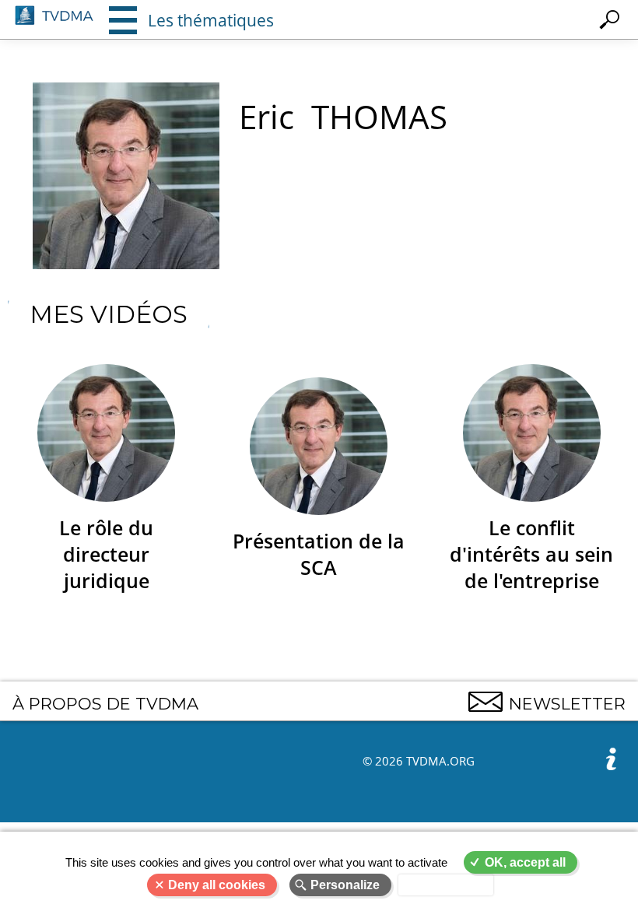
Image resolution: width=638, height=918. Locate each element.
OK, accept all (525, 862)
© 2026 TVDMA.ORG (419, 761)
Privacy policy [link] (446, 885)
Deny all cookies (216, 885)
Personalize (345, 885)
